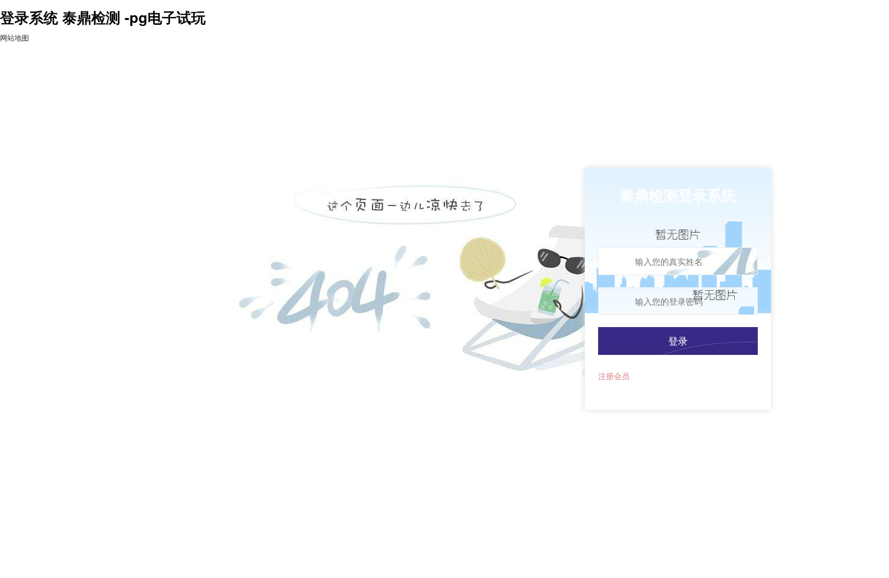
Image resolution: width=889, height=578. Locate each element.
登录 (678, 341)
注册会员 (614, 376)
